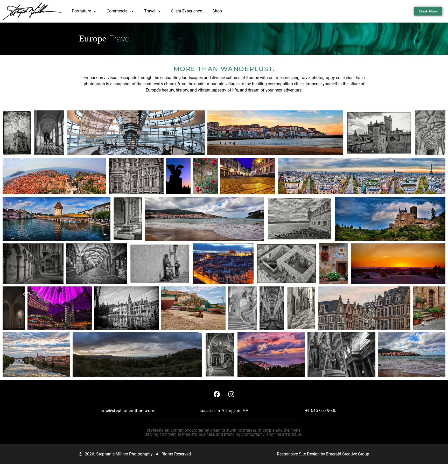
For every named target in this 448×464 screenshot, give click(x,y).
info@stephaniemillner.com (127, 410)
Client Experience (186, 11)
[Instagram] (231, 394)
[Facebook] (217, 394)
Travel (149, 11)
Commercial (118, 11)
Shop (217, 11)
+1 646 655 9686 (320, 410)
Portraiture (81, 11)
